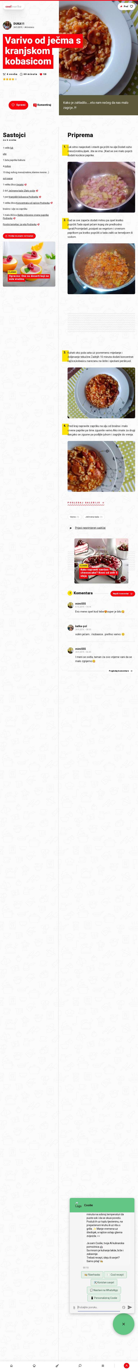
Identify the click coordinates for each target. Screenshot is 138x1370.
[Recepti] (57, 1365)
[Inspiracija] (34, 1365)
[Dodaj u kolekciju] (131, 6)
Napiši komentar (121, 593)
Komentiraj (42, 104)
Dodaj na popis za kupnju (20, 236)
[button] (80, 1365)
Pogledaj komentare (119, 671)
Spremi (20, 104)
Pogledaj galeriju (84, 503)
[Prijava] (126, 1365)
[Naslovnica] (11, 1365)
